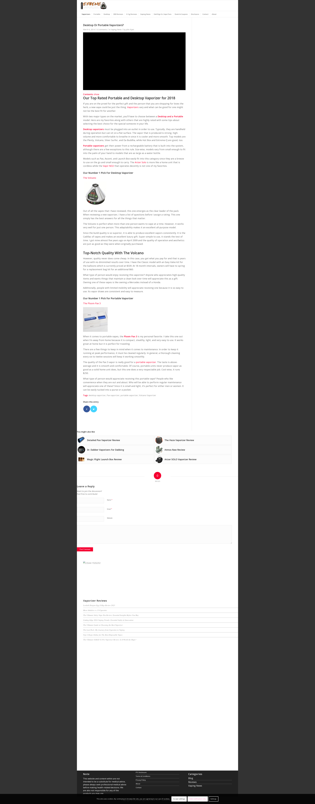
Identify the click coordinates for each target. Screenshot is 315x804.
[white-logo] (93, 5)
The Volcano (89, 177)
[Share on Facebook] (86, 409)
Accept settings (179, 799)
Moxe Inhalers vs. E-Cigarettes (95, 610)
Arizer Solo (140, 162)
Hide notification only (197, 799)
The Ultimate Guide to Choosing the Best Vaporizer (103, 625)
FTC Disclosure (141, 772)
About (138, 784)
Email (109, 509)
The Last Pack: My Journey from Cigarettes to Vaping (104, 630)
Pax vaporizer (113, 395)
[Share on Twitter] (93, 409)
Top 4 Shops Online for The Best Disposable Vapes (102, 635)
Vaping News (116, 29)
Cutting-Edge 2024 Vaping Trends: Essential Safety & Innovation (108, 620)
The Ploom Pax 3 (92, 303)
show (96, 94)
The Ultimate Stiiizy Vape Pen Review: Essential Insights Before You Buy (111, 615)
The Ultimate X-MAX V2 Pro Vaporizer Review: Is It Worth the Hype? (109, 639)
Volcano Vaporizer (147, 395)
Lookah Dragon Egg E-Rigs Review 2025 (99, 605)
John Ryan (130, 29)
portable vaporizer (146, 362)
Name (109, 500)
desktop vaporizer (97, 395)
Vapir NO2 (108, 165)
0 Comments (102, 29)
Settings (213, 799)
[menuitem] (86, 14)
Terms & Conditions (143, 776)
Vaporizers (133, 107)
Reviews (192, 781)
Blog (190, 778)
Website (109, 518)
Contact (138, 787)
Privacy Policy (141, 780)
